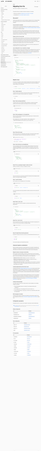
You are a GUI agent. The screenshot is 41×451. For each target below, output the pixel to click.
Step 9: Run (17, 220)
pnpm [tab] (14, 105)
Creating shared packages (17, 281)
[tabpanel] (26, 66)
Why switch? (15, 18)
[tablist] (26, 55)
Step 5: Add (20, 144)
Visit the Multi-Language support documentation (30, 296)
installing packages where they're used (26, 268)
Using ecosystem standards (18, 24)
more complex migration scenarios (24, 14)
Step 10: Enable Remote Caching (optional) (20, 232)
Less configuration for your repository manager (21, 48)
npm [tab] (18, 105)
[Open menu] (39, 1)
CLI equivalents (16, 333)
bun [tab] (19, 105)
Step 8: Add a (17, 201)
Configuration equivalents (18, 301)
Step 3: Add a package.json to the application (21, 114)
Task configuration (16, 321)
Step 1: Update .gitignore (17, 91)
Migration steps (16, 79)
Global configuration (16, 309)
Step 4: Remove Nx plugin (17, 132)
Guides (14, 4)
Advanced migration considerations (20, 245)
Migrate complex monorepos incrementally (20, 252)
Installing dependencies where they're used (21, 266)
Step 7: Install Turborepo (17, 179)
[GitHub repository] (37, 1)
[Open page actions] (39, 6)
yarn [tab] (16, 105)
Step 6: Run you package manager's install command (22, 164)
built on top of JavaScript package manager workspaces (31, 27)
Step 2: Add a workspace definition (19, 101)
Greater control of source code (18, 36)
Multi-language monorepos (18, 294)
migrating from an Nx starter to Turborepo (27, 13)
